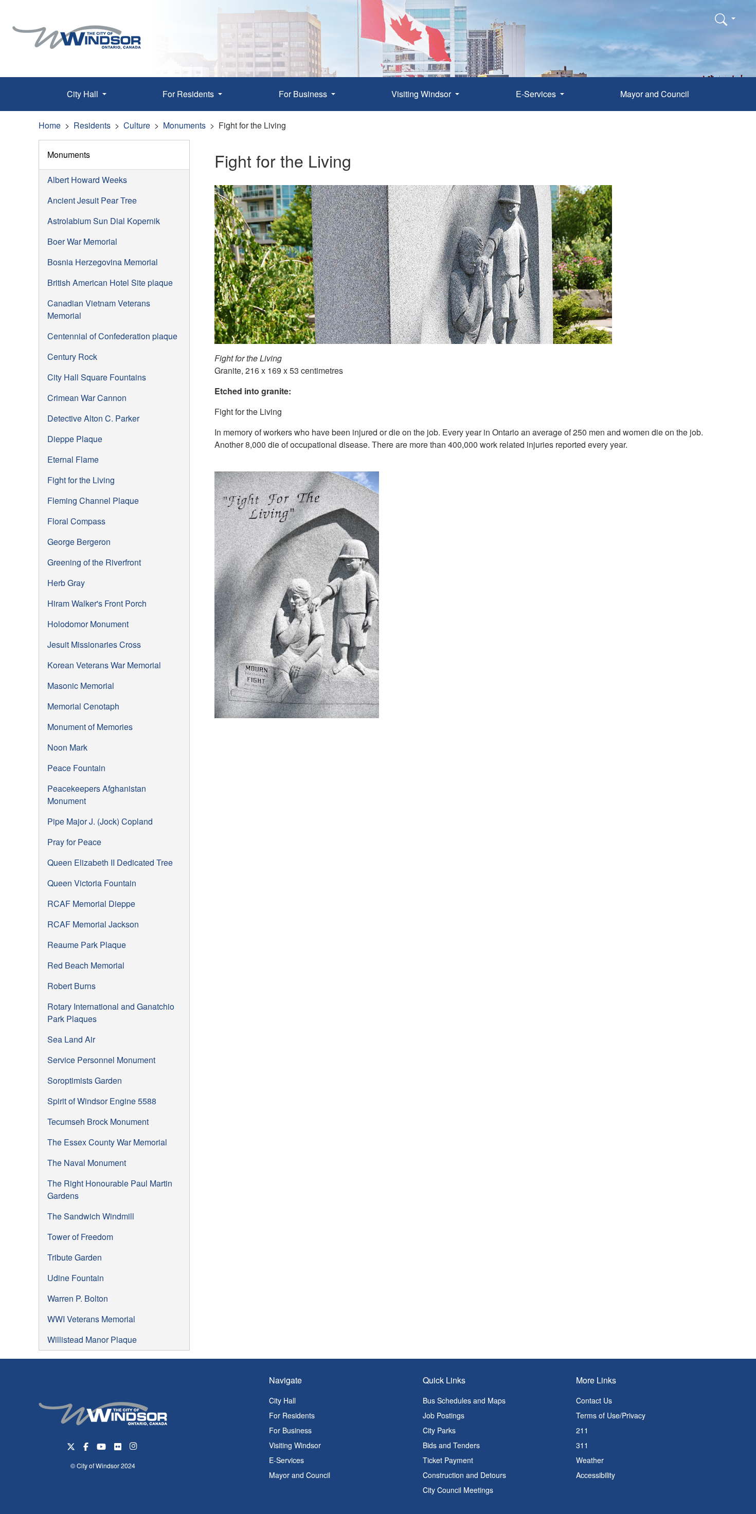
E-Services (286, 1460)
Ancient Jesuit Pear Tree (92, 200)
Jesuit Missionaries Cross (94, 644)
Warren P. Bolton (77, 1298)
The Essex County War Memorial (107, 1142)
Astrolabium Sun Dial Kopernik (103, 221)
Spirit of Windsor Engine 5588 (101, 1101)
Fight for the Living (81, 480)
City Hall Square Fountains (96, 377)
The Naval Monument (86, 1163)
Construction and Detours (464, 1475)
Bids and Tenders (451, 1445)
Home (50, 125)
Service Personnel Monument (101, 1060)
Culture (136, 125)
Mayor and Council (654, 94)
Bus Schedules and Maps (464, 1400)
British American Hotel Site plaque (110, 282)
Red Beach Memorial (85, 965)
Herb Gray (66, 583)
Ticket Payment (448, 1460)
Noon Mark (67, 747)
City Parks (439, 1430)
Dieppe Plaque (74, 439)
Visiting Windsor (295, 1445)
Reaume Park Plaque (86, 945)
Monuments (184, 125)
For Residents (292, 1415)
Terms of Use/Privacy (610, 1415)
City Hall (282, 1400)
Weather (590, 1460)
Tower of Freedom (80, 1237)
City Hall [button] (83, 94)
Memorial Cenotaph (83, 706)
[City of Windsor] (76, 29)
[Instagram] (134, 1445)
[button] (725, 19)
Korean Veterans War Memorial (104, 665)
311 (582, 1445)
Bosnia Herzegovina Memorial (102, 262)
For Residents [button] (189, 94)
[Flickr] (117, 1445)
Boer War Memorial (82, 241)
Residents (92, 125)
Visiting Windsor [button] (422, 94)
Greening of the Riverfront (94, 562)
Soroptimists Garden (84, 1080)
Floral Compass (76, 521)
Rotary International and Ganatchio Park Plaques (110, 1012)
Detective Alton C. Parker (93, 418)
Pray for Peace (74, 842)
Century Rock (72, 356)
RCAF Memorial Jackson (93, 924)
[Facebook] (85, 1445)
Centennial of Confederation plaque (112, 336)
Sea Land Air (71, 1039)
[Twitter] (71, 1445)
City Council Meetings (458, 1490)
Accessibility (595, 1475)
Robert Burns (71, 986)
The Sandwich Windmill (90, 1216)
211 (582, 1430)
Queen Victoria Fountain (91, 883)
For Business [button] (304, 94)
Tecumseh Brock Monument (98, 1121)
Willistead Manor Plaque (92, 1339)
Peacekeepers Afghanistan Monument (96, 794)
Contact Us (594, 1400)
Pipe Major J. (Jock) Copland (100, 821)
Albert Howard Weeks (87, 180)
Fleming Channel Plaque (93, 500)
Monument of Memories (90, 727)
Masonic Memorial (80, 685)
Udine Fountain (75, 1278)
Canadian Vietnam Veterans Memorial (98, 309)
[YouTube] (101, 1445)
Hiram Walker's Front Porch (97, 603)
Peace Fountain (76, 768)
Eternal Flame (73, 459)
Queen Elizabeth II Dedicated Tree (110, 862)
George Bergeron (79, 542)
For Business (290, 1430)
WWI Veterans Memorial (91, 1319)
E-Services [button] (537, 94)
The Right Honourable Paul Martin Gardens (109, 1189)
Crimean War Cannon (87, 398)
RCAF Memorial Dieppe (91, 903)
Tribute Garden (74, 1257)
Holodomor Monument (88, 624)
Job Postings (443, 1415)
